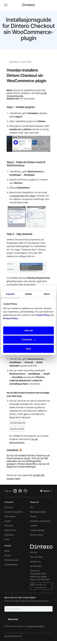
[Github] (25, 491)
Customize (27, 339)
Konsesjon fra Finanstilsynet (40, 586)
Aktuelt (7, 545)
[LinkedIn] (15, 491)
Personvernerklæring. (36, 626)
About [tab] (47, 294)
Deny (28, 348)
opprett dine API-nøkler (23, 195)
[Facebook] (20, 491)
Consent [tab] (10, 294)
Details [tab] (28, 294)
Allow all (28, 330)
